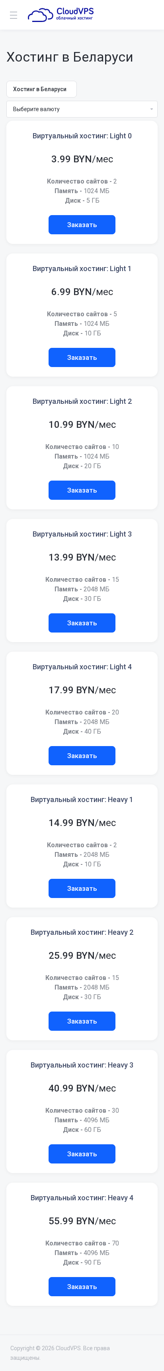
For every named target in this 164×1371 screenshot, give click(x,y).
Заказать (82, 225)
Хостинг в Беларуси (39, 89)
